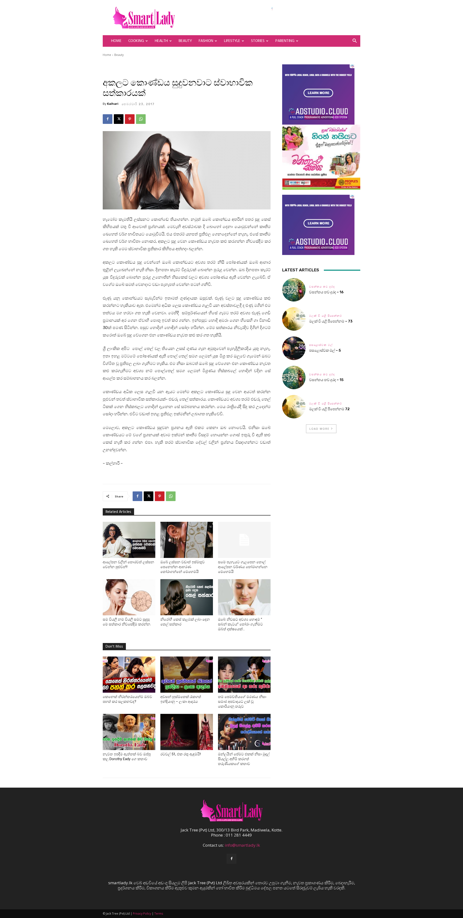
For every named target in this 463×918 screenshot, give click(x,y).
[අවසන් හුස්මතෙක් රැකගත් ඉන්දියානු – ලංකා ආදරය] (186, 675)
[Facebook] (107, 119)
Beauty (185, 41)
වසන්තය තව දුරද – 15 (326, 380)
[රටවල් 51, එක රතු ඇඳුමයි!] (186, 732)
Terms (158, 913)
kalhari (112, 103)
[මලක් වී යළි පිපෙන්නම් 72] (294, 406)
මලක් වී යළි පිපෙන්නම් (325, 316)
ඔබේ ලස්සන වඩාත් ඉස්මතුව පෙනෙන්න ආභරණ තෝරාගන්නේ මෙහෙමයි (182, 567)
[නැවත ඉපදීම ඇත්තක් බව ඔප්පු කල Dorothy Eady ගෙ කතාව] (129, 732)
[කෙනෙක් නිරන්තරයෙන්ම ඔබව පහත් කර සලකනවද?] (129, 675)
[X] (118, 119)
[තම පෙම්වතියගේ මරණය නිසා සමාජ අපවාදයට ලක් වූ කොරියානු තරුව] (244, 675)
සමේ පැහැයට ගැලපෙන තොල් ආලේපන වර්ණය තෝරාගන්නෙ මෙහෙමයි (242, 567)
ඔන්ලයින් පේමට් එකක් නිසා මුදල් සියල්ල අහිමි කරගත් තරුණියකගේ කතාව (244, 759)
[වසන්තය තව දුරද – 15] (294, 377)
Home (116, 41)
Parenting (284, 41)
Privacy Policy (142, 913)
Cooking (136, 41)
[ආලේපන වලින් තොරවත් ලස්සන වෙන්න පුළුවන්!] (129, 540)
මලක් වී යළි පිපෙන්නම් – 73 (331, 321)
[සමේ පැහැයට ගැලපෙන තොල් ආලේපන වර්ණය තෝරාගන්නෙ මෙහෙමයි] (244, 540)
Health (161, 41)
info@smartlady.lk (242, 845)
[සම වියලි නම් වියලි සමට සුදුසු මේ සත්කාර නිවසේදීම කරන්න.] (129, 597)
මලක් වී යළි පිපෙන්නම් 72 (329, 409)
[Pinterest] (130, 119)
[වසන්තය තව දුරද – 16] (294, 290)
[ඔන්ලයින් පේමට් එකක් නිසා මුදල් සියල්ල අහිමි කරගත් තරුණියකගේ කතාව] (244, 732)
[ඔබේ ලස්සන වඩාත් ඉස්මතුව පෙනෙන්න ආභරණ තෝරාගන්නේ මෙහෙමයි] (186, 540)
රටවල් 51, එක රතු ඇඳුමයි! (180, 754)
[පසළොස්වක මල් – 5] (294, 348)
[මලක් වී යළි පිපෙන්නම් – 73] (294, 319)
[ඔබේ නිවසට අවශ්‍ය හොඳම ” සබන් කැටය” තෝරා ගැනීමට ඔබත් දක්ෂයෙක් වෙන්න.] (244, 597)
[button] (354, 41)
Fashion (206, 41)
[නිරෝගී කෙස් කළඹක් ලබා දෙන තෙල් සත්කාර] (186, 597)
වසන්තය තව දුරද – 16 (326, 292)
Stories (258, 41)
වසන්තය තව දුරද (322, 286)
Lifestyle (232, 41)
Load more (319, 428)
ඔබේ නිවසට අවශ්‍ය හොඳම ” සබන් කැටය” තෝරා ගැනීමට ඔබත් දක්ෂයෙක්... (240, 624)
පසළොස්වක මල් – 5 (325, 350)
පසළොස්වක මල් (321, 345)
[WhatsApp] (141, 119)
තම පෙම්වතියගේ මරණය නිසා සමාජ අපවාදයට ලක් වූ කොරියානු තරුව (242, 702)
